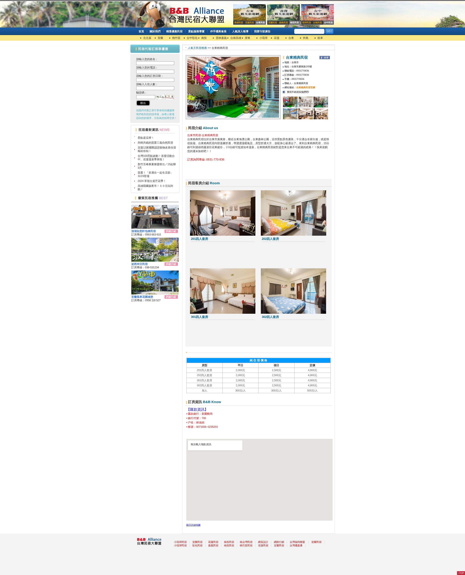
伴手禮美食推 (218, 31)
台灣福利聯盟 (297, 542)
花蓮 (276, 37)
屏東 (247, 37)
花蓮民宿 (213, 542)
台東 (291, 37)
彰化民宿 (197, 545)
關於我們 (155, 31)
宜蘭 (160, 37)
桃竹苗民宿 (246, 545)
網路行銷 (279, 542)
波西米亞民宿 (139, 263)
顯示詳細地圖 (193, 525)
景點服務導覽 (196, 31)
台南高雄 (235, 37)
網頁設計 (263, 542)
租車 (320, 37)
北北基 (147, 37)
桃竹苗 (176, 37)
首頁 (141, 31)
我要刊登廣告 (262, 31)
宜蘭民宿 (197, 542)
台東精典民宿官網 (305, 87)
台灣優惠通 (296, 545)
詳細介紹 (171, 231)
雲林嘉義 (221, 37)
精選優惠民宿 (174, 31)
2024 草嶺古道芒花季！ (152, 173)
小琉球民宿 (180, 542)
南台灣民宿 (246, 542)
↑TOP (461, 573)
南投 (204, 37)
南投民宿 (229, 542)
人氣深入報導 (240, 31)
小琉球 (263, 37)
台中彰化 (192, 37)
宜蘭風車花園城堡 (142, 296)
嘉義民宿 (213, 545)
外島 (305, 37)
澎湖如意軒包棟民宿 (143, 231)
